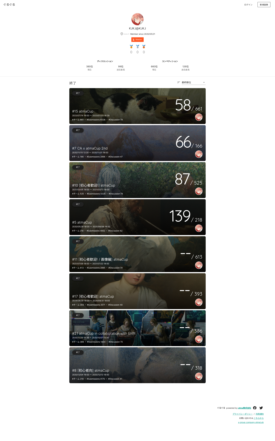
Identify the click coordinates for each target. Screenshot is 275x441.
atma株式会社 (244, 408)
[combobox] (191, 84)
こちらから (259, 418)
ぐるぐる (221, 408)
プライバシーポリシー (243, 414)
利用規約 (260, 414)
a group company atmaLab (251, 422)
